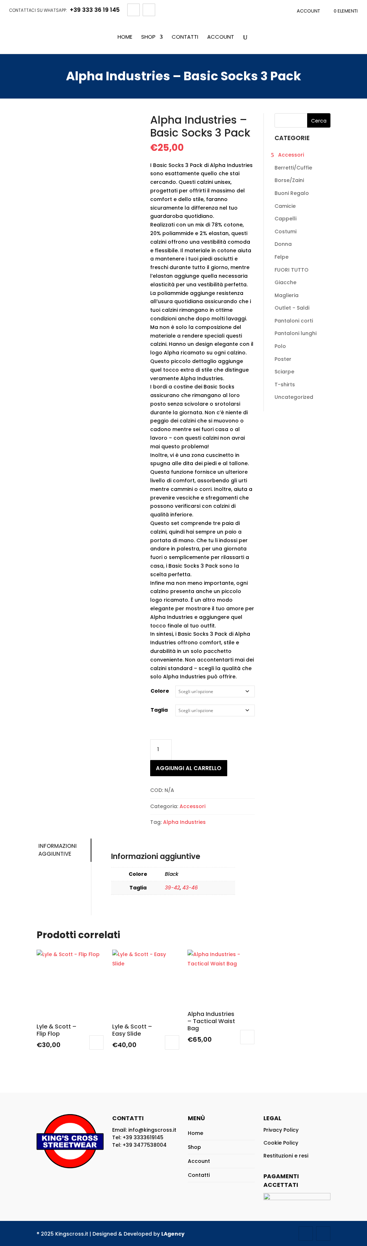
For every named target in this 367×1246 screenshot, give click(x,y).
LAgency (173, 1233)
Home (125, 37)
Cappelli (285, 218)
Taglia (159, 709)
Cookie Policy (280, 1142)
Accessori (192, 806)
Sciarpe (284, 371)
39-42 (172, 887)
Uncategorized (294, 397)
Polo (280, 346)
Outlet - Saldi (292, 307)
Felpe (282, 257)
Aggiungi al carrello (188, 768)
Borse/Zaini (289, 180)
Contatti (185, 37)
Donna (283, 244)
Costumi (285, 231)
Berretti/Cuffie (293, 167)
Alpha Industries (184, 822)
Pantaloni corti (294, 320)
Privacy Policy (281, 1129)
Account (308, 11)
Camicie (285, 206)
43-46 (190, 887)
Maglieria (287, 295)
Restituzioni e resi (285, 1155)
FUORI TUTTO (292, 269)
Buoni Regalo (292, 193)
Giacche (285, 282)
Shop (148, 37)
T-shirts (285, 384)
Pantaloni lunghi (295, 333)
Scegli (96, 1042)
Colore (160, 690)
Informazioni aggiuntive (57, 850)
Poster (283, 359)
